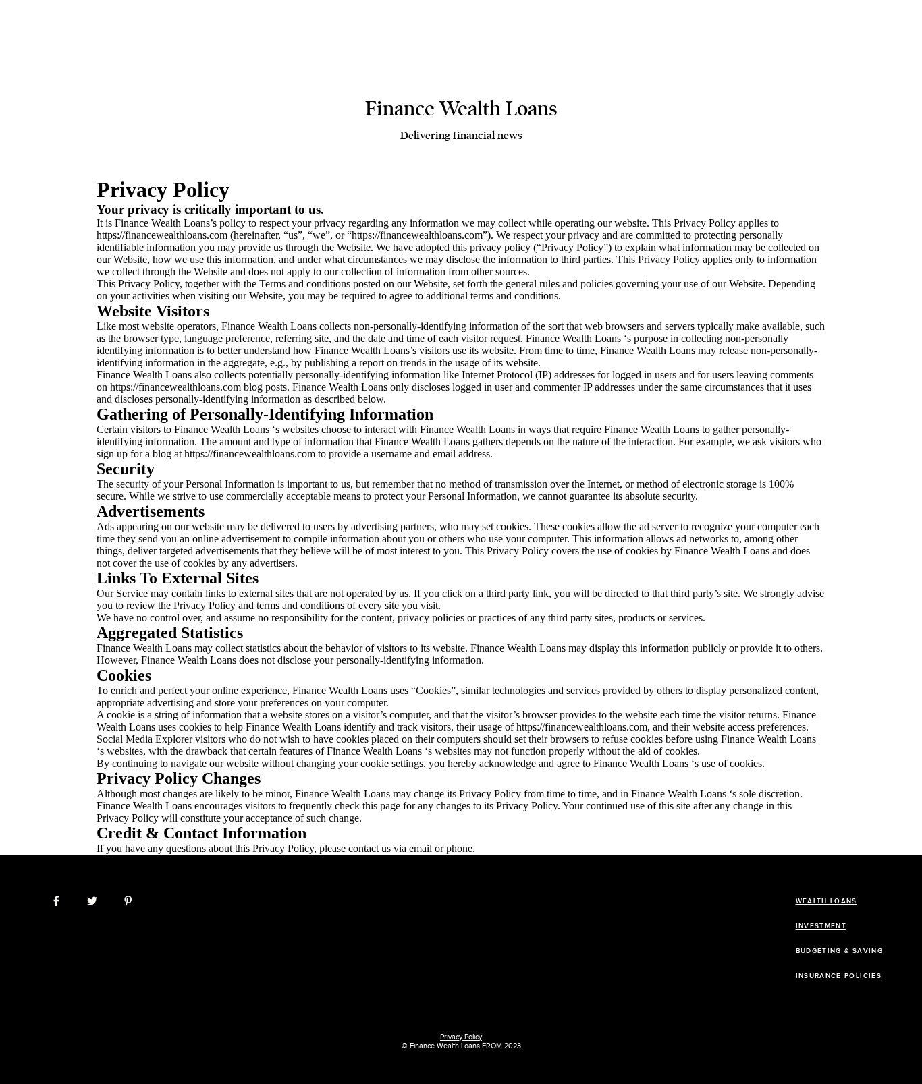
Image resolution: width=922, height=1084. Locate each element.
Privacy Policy (461, 1037)
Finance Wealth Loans (461, 108)
